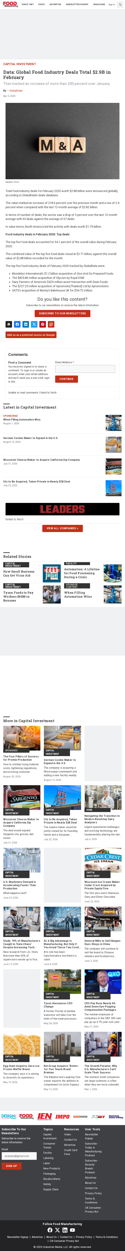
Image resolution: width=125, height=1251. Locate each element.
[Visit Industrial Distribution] (80, 1116)
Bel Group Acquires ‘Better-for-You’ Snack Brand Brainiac (61, 1069)
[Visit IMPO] (62, 1116)
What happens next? (15, 893)
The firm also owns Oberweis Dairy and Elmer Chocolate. (101, 895)
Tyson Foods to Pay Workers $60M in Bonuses (18, 596)
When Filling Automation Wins (22, 419)
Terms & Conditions (107, 1237)
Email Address (64, 362)
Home (89, 810)
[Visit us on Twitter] (57, 1230)
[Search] (120, 4)
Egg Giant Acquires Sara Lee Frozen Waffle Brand (21, 1067)
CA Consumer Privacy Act (64, 1240)
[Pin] (42, 324)
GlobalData (16, 90)
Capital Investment (19, 64)
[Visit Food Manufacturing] (27, 1116)
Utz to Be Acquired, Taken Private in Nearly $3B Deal (36, 481)
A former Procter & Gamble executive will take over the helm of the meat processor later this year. (60, 1015)
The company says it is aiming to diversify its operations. (21, 1075)
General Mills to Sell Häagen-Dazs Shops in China (102, 942)
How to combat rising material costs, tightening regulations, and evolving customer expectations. (20, 768)
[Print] (9, 324)
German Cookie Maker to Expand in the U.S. (30, 438)
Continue (67, 379)
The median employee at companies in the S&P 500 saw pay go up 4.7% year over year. (102, 1018)
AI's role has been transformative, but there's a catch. (60, 955)
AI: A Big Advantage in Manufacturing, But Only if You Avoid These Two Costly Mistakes (62, 944)
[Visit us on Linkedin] (64, 1230)
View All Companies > (62, 528)
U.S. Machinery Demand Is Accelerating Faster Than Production (19, 885)
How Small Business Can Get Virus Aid (19, 573)
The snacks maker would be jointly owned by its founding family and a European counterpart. (60, 831)
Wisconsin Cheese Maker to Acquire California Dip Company (41, 459)
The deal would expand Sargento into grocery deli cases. (18, 834)
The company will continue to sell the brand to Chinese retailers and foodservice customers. (101, 952)
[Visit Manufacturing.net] (98, 1116)
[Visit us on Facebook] (50, 1230)
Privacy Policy (84, 1237)
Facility (71, 563)
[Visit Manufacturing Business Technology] (116, 1116)
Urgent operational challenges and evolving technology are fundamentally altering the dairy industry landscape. (102, 830)
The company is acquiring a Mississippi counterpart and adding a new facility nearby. (60, 771)
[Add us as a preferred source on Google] (51, 324)
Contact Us (66, 1237)
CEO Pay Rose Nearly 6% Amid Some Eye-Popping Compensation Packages (100, 1006)
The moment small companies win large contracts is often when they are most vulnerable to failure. (102, 1081)
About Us (51, 1237)
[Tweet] (34, 324)
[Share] (17, 324)
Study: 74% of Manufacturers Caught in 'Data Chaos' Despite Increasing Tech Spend (21, 944)
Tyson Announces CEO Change (58, 1005)
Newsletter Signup (17, 1237)
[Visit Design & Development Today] (9, 1116)
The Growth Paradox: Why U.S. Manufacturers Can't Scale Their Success (100, 1069)
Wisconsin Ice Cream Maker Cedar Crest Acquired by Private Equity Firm (102, 885)
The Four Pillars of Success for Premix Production (21, 758)
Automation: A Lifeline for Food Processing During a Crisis (82, 573)
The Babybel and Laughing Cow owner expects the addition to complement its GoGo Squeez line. (62, 1081)
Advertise (37, 1237)
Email (5, 1149)
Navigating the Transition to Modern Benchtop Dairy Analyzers (102, 819)
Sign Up (11, 1166)
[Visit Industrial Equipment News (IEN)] (44, 1116)
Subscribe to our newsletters (62, 313)
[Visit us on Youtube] (72, 1230)
